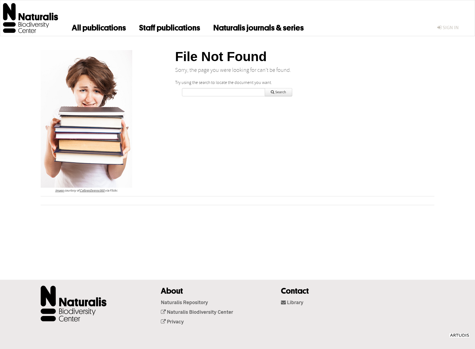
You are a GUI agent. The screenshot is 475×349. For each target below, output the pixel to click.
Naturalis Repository (184, 302)
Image (59, 190)
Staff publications (169, 26)
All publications (99, 26)
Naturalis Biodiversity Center (199, 312)
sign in (450, 28)
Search (280, 92)
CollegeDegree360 (92, 190)
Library (294, 302)
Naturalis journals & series (258, 26)
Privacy (175, 322)
